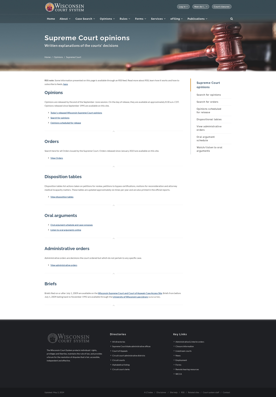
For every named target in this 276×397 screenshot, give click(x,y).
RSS (182, 392)
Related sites (193, 392)
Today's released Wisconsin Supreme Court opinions (76, 112)
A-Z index (148, 392)
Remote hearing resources (187, 369)
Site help (174, 392)
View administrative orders (63, 265)
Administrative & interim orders (190, 341)
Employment (181, 360)
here (65, 84)
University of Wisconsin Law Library (130, 296)
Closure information (185, 346)
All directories (118, 341)
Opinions (58, 57)
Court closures (222, 7)
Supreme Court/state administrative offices (131, 346)
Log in (182, 7)
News (178, 355)
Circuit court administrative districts (128, 355)
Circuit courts (118, 360)
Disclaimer (161, 392)
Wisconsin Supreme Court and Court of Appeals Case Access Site (130, 293)
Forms (178, 364)
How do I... (199, 7)
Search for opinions (59, 117)
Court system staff (211, 392)
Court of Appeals (120, 351)
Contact (226, 392)
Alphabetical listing (121, 364)
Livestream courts (183, 351)
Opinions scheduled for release (65, 122)
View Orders (56, 158)
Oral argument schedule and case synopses (71, 224)
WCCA (179, 374)
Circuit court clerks (121, 369)
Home (48, 57)
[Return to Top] (114, 131)
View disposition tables (61, 196)
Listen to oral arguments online (65, 229)
